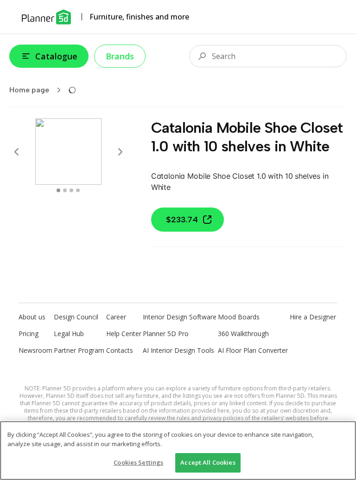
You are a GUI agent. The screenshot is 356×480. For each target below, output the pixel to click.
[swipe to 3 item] (78, 190)
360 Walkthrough (243, 333)
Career (116, 316)
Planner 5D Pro (166, 333)
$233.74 (182, 219)
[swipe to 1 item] (65, 190)
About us (32, 316)
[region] (178, 450)
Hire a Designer (313, 316)
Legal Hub (69, 333)
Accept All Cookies (207, 462)
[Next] (120, 151)
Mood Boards (239, 316)
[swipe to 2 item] (71, 190)
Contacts (119, 350)
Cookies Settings (138, 462)
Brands (120, 56)
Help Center (123, 333)
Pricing (28, 333)
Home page (29, 89)
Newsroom (35, 350)
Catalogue (56, 56)
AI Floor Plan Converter (253, 350)
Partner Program (79, 350)
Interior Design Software (179, 316)
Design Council (76, 316)
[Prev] (16, 151)
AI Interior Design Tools (178, 350)
